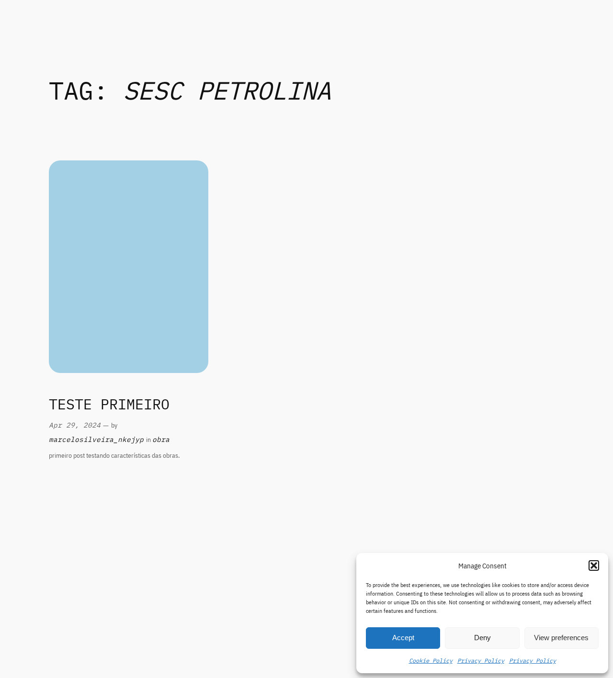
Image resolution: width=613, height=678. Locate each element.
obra (161, 439)
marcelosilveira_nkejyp (96, 439)
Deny (482, 637)
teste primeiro (109, 404)
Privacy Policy (480, 660)
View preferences (561, 637)
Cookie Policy (431, 660)
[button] (594, 565)
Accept (403, 637)
